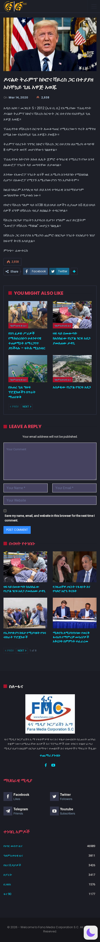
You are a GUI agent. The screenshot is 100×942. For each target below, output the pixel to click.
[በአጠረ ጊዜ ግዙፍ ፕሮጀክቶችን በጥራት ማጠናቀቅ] (27, 368)
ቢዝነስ (7, 884)
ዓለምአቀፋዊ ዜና (18, 325)
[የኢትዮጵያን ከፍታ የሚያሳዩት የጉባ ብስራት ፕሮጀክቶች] (25, 613)
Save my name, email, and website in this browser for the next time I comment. (50, 518)
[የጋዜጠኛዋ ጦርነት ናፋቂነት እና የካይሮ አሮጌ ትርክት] (75, 566)
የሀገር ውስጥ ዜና (12, 846)
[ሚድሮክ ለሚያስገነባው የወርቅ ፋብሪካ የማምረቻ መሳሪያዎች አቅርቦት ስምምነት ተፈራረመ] (75, 613)
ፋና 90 (7, 894)
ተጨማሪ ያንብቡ (50, 755)
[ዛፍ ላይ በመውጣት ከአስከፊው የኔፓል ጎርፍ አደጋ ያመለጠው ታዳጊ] (72, 314)
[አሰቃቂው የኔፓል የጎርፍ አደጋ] (72, 368)
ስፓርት (7, 875)
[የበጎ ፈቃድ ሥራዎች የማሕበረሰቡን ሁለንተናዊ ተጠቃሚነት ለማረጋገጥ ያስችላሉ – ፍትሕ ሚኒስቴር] (27, 314)
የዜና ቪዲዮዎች (12, 865)
